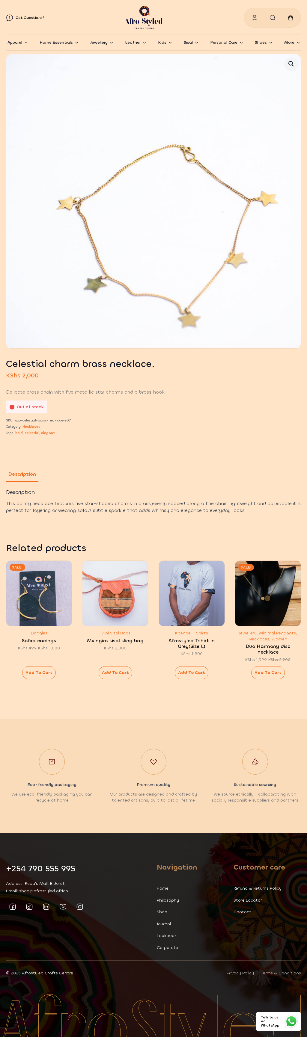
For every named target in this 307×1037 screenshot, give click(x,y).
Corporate (167, 947)
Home (162, 888)
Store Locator (248, 900)
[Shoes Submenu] (272, 42)
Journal (164, 924)
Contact (242, 912)
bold (19, 433)
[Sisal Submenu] (198, 42)
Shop (162, 912)
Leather (133, 42)
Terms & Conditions (281, 973)
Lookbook (167, 935)
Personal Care (223, 42)
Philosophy (168, 900)
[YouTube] (63, 906)
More (289, 42)
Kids (162, 42)
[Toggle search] (272, 17)
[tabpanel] (153, 501)
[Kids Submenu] (172, 42)
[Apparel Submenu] (28, 42)
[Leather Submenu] (146, 42)
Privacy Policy (240, 973)
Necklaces (31, 426)
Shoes (261, 42)
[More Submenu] (300, 42)
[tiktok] (29, 906)
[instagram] (79, 906)
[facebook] (12, 906)
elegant (48, 433)
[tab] (22, 474)
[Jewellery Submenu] (113, 42)
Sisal (188, 42)
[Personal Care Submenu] (243, 42)
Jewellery (99, 42)
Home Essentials (56, 42)
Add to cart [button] (38, 672)
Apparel (14, 42)
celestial (32, 433)
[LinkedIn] (46, 906)
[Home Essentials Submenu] (78, 42)
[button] (291, 64)
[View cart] (290, 17)
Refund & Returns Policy (258, 888)
